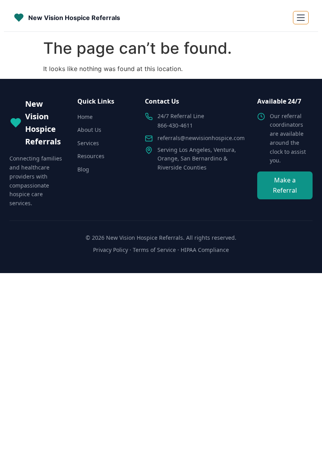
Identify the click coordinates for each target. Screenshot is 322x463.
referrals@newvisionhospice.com (201, 138)
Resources (90, 156)
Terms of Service (154, 249)
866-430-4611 (175, 125)
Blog (83, 169)
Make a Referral (285, 185)
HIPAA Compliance (205, 249)
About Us (89, 129)
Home (85, 116)
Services (88, 143)
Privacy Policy (110, 249)
